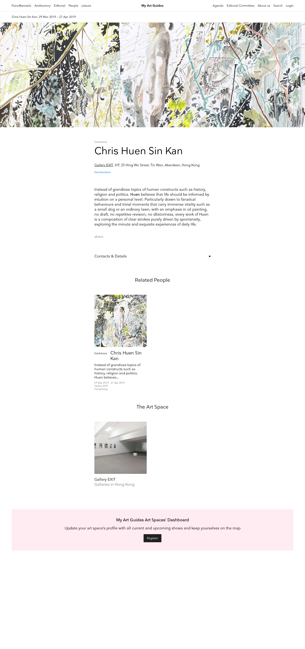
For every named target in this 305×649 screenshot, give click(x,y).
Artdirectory (42, 5)
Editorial (59, 5)
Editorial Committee (240, 5)
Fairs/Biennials (21, 5)
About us (264, 5)
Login (289, 5)
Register (152, 538)
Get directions (102, 172)
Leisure (86, 5)
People (73, 5)
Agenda (218, 5)
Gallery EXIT (103, 165)
